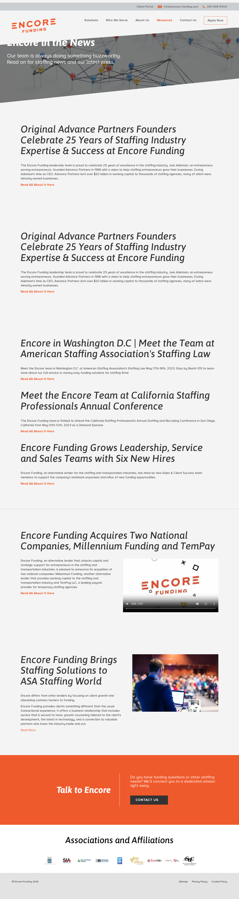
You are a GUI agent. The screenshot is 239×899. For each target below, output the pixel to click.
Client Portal (145, 6)
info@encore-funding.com (181, 6)
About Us (142, 20)
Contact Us (188, 20)
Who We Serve (117, 20)
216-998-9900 (217, 6)
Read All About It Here (37, 185)
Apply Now (215, 20)
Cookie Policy (219, 881)
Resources (164, 20)
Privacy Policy (199, 881)
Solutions (91, 20)
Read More (28, 730)
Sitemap (183, 881)
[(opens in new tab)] (50, 860)
